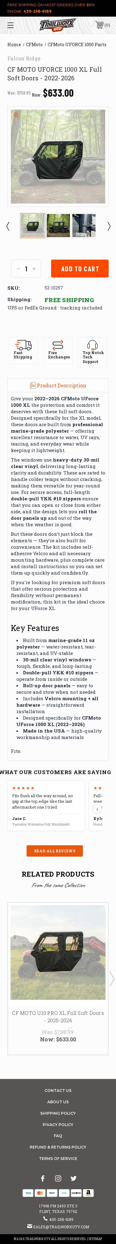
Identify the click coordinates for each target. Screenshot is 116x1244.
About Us (58, 1102)
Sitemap (95, 1239)
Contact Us (58, 1090)
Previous (7, 226)
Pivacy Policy (58, 1124)
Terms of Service (58, 1158)
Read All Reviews (54, 850)
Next (108, 226)
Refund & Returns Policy (58, 1147)
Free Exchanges (59, 354)
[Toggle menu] (17, 25)
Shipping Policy (58, 1113)
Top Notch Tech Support (93, 357)
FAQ (58, 1135)
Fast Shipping (23, 354)
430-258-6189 (37, 11)
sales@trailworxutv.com (61, 1226)
